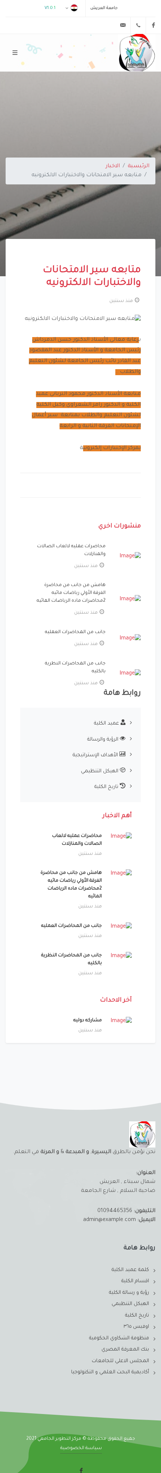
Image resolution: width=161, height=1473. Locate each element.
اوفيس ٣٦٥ (136, 1327)
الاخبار (113, 166)
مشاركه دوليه (87, 1020)
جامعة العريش (104, 8)
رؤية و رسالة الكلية (129, 1293)
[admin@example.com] (122, 25)
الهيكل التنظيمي (100, 771)
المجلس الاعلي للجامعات (120, 1361)
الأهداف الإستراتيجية (96, 755)
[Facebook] (153, 25)
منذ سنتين (121, 301)
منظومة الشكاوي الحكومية (119, 1338)
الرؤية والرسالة (103, 739)
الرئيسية (138, 166)
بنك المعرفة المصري (125, 1349)
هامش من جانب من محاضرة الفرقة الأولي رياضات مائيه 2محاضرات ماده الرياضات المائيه (71, 593)
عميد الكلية (107, 723)
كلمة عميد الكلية (130, 1270)
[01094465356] (138, 25)
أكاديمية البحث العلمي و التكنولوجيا (110, 1372)
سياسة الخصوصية (81, 1448)
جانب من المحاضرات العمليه (75, 632)
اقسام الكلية (135, 1281)
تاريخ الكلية (107, 787)
